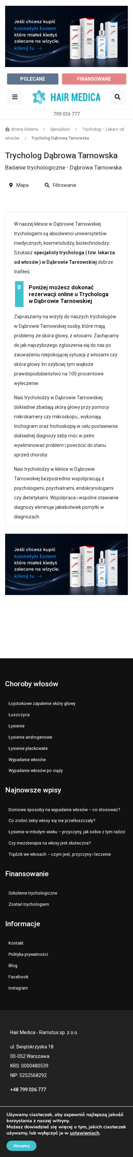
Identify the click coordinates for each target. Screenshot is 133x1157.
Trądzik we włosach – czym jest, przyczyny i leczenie (60, 854)
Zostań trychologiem (29, 904)
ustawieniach (84, 1133)
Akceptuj (21, 1145)
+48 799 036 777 (28, 1089)
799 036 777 (66, 114)
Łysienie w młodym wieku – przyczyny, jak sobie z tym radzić (67, 831)
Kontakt (16, 943)
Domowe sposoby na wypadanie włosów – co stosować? (64, 809)
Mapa (22, 185)
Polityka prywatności (28, 954)
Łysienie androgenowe (30, 737)
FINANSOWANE (94, 79)
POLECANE (32, 79)
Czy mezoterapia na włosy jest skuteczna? (50, 843)
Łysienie (17, 725)
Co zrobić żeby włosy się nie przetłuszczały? (52, 820)
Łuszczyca (19, 714)
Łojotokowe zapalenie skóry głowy (42, 703)
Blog (13, 965)
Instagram (18, 988)
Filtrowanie (64, 185)
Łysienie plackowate (28, 748)
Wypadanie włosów (27, 759)
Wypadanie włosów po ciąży (36, 770)
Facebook (18, 976)
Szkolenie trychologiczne (33, 893)
